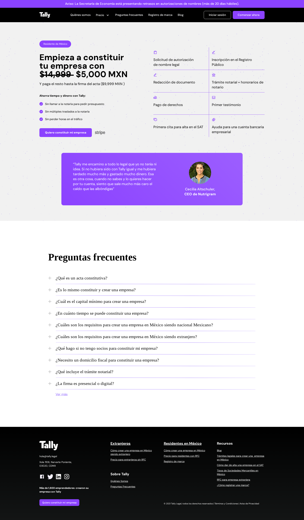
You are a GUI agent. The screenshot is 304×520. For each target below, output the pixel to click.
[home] (44, 15)
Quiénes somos (80, 15)
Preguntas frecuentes (129, 15)
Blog (180, 15)
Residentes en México (183, 443)
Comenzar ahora (248, 15)
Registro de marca (160, 15)
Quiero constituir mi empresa (59, 502)
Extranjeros (120, 443)
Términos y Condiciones (226, 503)
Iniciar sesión (217, 15)
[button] (103, 15)
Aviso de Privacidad (249, 503)
